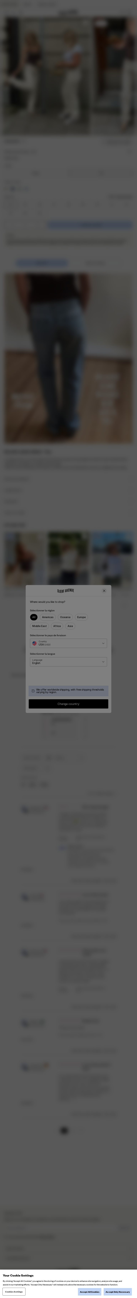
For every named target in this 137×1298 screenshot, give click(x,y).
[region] (68, 1284)
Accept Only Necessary (118, 1291)
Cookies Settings (14, 1291)
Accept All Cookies (89, 1291)
